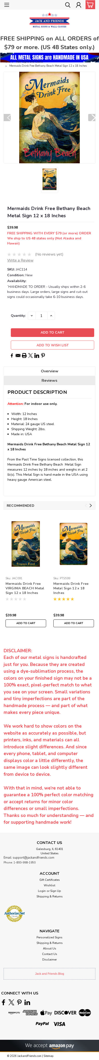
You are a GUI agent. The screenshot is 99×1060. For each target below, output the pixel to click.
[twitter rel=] (11, 1002)
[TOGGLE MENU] (6, 5)
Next (91, 117)
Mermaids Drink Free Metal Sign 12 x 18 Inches (71, 588)
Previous (7, 117)
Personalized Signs (49, 937)
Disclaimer (49, 959)
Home (7, 62)
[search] (67, 5)
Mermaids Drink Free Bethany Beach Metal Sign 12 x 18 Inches (48, 66)
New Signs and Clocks (29, 62)
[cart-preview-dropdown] (89, 4)
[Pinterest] (43, 355)
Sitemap (48, 1056)
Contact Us (49, 954)
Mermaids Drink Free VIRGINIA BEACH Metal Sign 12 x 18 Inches (25, 588)
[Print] (24, 355)
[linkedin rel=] (27, 1002)
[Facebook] (11, 355)
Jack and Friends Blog (49, 973)
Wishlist (49, 885)
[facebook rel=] (3, 1002)
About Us (49, 948)
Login (42, 891)
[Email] (18, 355)
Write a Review (20, 260)
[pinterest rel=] (19, 1002)
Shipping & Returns (50, 896)
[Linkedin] (36, 355)
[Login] (78, 5)
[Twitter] (30, 355)
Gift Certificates (49, 880)
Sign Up (55, 891)
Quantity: (18, 315)
